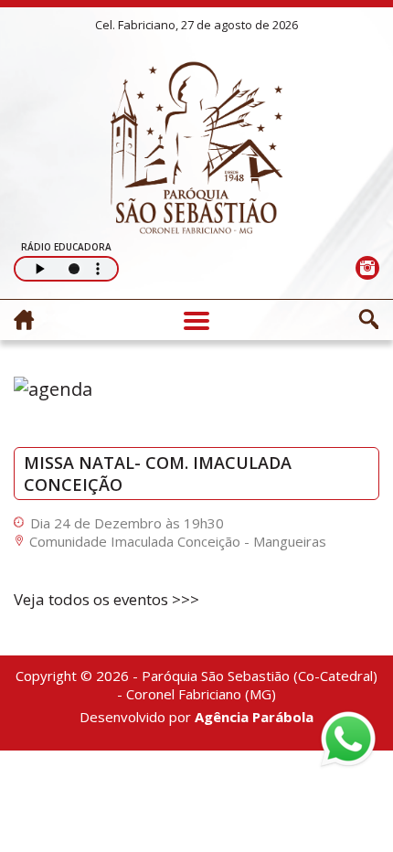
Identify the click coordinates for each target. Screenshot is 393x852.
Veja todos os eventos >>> (106, 599)
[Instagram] (367, 267)
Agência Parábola (254, 717)
